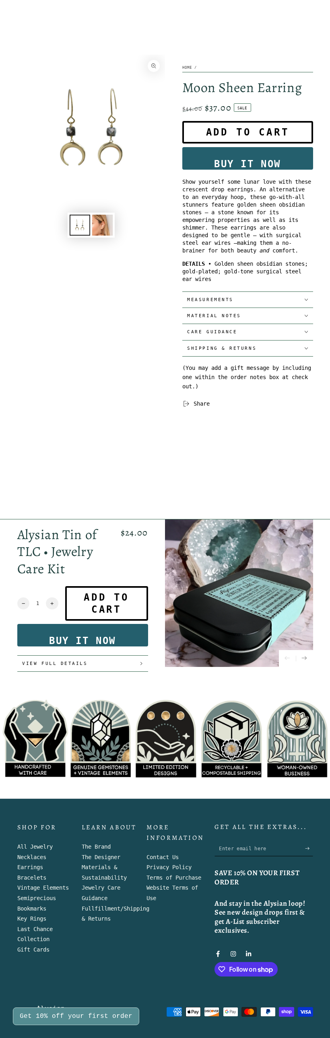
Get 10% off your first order (76, 1016)
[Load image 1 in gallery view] (80, 225)
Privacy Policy (169, 867)
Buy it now (247, 164)
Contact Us (162, 857)
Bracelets (31, 877)
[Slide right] (304, 658)
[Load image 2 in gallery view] (102, 225)
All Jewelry (35, 846)
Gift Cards (33, 949)
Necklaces (31, 857)
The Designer (101, 857)
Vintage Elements (43, 887)
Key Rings (31, 918)
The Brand (96, 846)
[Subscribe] (309, 848)
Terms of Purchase (173, 877)
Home (187, 68)
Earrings (30, 867)
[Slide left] (287, 658)
